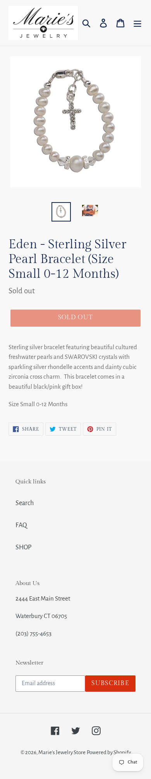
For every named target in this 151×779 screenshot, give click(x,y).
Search (24, 503)
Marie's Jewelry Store (62, 752)
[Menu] (137, 23)
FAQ (21, 525)
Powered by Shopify (109, 752)
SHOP (23, 547)
